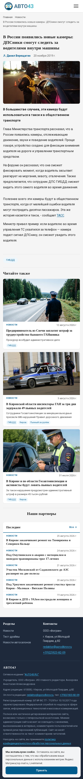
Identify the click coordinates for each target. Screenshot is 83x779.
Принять (41, 770)
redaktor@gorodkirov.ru (57, 646)
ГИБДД (10, 260)
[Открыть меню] (76, 6)
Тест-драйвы (11, 636)
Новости (8, 630)
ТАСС (60, 215)
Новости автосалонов (17, 642)
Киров (23, 422)
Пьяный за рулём (39, 422)
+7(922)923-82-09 (54, 652)
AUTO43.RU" (32, 674)
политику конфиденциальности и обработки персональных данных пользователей (37, 743)
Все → (73, 527)
